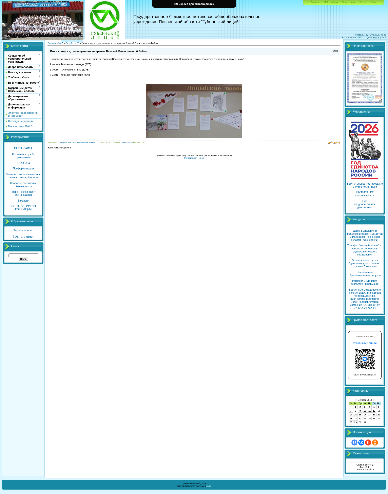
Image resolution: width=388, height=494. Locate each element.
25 (369, 418)
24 (365, 418)
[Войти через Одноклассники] (375, 442)
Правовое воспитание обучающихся (23, 185)
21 (351, 418)
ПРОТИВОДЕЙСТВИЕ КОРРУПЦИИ (23, 208)
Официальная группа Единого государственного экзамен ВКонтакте (364, 263)
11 (369, 411)
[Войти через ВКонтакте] (361, 442)
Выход (363, 2)
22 (355, 418)
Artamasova (126, 142)
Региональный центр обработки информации (365, 282)
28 (351, 422)
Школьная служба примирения (23, 156)
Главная (315, 2)
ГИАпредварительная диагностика (364, 204)
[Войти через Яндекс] (368, 442)
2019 (60, 43)
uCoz (209, 486)
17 (365, 414)
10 (365, 411)
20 (378, 414)
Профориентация (23, 168)
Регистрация (348, 2)
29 (355, 422)
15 (355, 414)
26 (374, 418)
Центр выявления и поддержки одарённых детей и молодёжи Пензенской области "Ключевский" (365, 235)
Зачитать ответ (23, 236)
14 (351, 414)
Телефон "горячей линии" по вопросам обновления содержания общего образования (364, 250)
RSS (384, 37)
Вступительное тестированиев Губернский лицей (365, 185)
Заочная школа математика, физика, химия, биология (23, 176)
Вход (373, 2)
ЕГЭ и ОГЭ (23, 162)
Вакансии (23, 200)
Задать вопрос (23, 230)
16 (360, 414)
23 (78, 43)
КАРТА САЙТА (23, 148)
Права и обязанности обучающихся (23, 193)
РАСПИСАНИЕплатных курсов (364, 194)
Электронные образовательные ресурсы (365, 274)
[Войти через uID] (354, 442)
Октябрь (69, 43)
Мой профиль (331, 2)
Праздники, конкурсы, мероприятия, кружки (76, 142)
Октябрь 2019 (365, 400)
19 (374, 414)
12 (374, 411)
